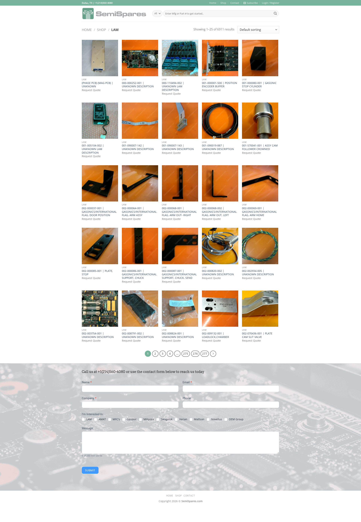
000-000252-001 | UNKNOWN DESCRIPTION (138, 84)
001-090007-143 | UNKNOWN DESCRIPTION (178, 147)
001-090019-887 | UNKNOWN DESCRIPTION (218, 147)
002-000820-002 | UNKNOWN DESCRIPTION (218, 272)
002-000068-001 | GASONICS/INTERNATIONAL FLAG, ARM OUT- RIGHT (179, 212)
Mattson (198, 419)
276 (195, 353)
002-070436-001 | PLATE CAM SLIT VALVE (257, 335)
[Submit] (275, 13)
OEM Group (235, 419)
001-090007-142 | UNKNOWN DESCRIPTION (138, 147)
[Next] (213, 354)
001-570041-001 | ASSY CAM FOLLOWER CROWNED (260, 147)
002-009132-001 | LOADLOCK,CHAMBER (215, 335)
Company (89, 398)
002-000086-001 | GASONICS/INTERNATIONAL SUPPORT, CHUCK (139, 274)
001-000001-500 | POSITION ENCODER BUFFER (219, 84)
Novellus (216, 419)
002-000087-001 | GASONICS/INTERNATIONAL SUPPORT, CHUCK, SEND (179, 274)
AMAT (102, 419)
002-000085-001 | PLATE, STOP (97, 272)
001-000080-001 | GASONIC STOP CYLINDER (259, 84)
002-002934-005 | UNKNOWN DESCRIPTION (258, 272)
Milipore (148, 419)
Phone (187, 398)
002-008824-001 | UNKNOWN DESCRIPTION (178, 335)
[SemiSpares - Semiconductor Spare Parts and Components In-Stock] (114, 13)
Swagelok (166, 419)
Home (212, 3)
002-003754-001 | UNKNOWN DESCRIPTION (98, 335)
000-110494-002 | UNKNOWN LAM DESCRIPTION (173, 86)
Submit (90, 470)
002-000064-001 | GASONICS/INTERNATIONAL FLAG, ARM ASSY (139, 212)
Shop (223, 3)
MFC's (116, 419)
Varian (182, 419)
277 (204, 353)
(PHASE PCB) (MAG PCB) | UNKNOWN (97, 84)
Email (187, 382)
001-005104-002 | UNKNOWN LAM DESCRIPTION (93, 149)
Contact (234, 3)
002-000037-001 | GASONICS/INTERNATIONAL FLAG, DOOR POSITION (99, 212)
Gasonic (131, 419)
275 (185, 353)
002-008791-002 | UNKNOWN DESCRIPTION (138, 335)
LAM (89, 419)
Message (87, 428)
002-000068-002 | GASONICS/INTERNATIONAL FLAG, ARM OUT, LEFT (219, 212)
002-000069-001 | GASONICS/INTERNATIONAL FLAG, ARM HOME (259, 212)
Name (87, 382)
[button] (250, 3)
